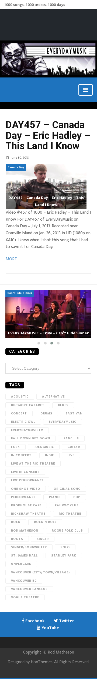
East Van (74, 413)
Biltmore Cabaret (27, 405)
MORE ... (13, 259)
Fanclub (71, 438)
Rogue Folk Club (67, 530)
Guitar (73, 447)
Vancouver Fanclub (29, 589)
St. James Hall (24, 555)
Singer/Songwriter (29, 547)
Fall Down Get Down (30, 438)
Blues (63, 405)
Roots (17, 538)
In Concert (21, 455)
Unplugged (21, 563)
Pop (76, 497)
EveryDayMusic (62, 421)
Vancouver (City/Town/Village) (40, 572)
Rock (15, 522)
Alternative (53, 396)
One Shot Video (25, 488)
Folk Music (43, 447)
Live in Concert (25, 471)
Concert (19, 413)
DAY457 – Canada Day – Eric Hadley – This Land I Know (48, 135)
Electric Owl (23, 421)
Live (70, 455)
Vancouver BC (24, 580)
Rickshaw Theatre (28, 513)
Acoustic (20, 396)
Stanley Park (63, 555)
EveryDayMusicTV (27, 430)
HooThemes (42, 662)
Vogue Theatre (25, 597)
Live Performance (27, 480)
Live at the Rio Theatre (33, 463)
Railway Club (67, 505)
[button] (39, 343)
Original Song (67, 488)
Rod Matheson (24, 530)
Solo (65, 547)
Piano (54, 497)
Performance (23, 497)
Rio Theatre (70, 513)
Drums (46, 413)
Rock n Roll (45, 522)
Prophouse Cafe (26, 505)
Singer (43, 538)
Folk (15, 447)
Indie (49, 455)
